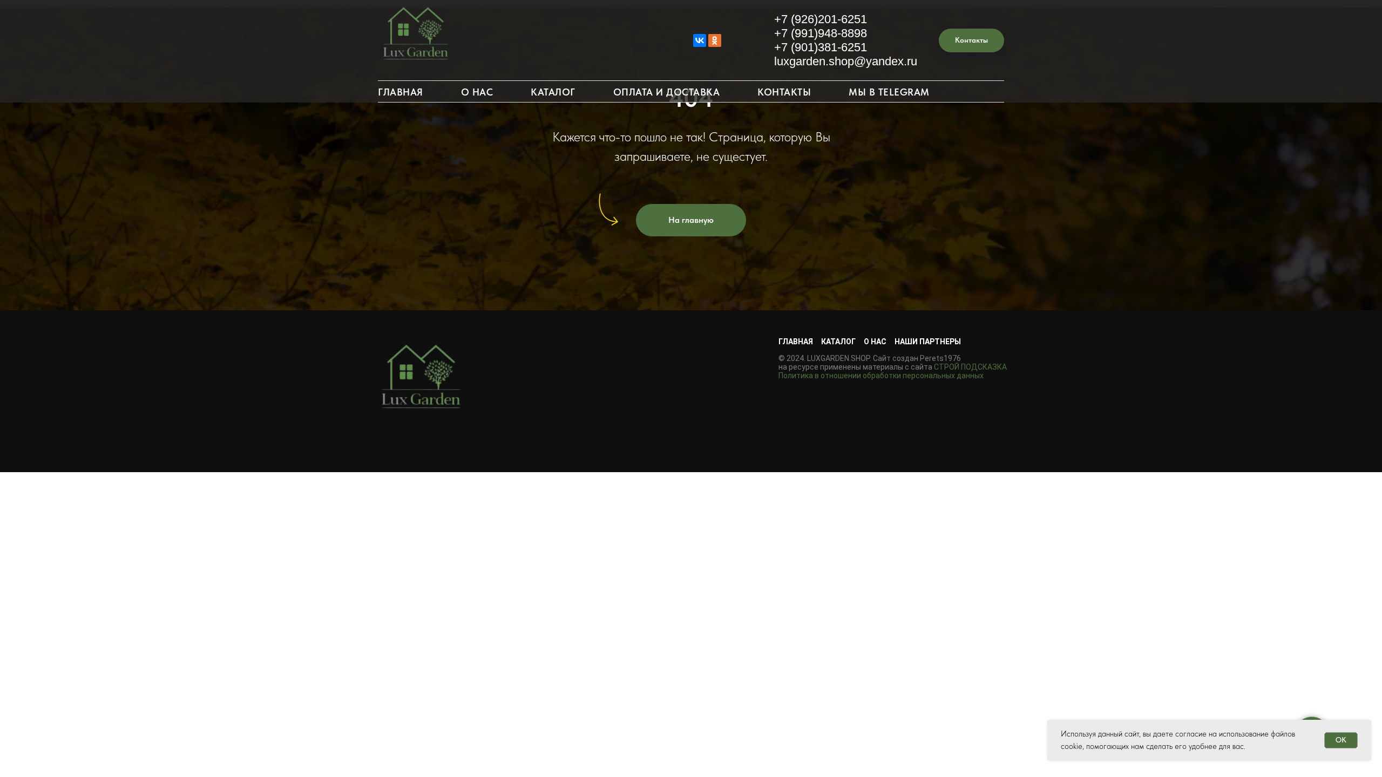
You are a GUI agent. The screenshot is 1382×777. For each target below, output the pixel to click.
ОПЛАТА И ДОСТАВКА (666, 92)
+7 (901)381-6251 (820, 47)
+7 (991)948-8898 (820, 33)
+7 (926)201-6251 (820, 19)
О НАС (477, 92)
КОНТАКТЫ (784, 92)
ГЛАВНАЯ (400, 92)
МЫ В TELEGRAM (889, 92)
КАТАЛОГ (553, 92)
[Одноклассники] (714, 40)
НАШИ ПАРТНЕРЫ (928, 341)
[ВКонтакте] (699, 40)
